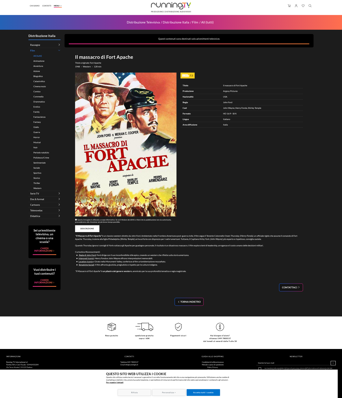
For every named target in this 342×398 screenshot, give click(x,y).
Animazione (38, 61)
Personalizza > (169, 392)
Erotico (36, 106)
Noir (35, 147)
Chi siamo (35, 6)
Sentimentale (39, 162)
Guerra (36, 132)
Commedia (38, 96)
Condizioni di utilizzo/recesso (213, 362)
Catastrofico (39, 81)
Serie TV (34, 193)
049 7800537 (132, 362)
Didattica (35, 216)
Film (195, 22)
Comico (36, 91)
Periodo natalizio (41, 152)
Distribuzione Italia (176, 22)
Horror (36, 137)
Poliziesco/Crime (41, 157)
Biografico (38, 76)
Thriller (36, 183)
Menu (56, 6)
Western (37, 188)
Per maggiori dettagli (114, 382)
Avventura (38, 66)
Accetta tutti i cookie (203, 392)
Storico (36, 178)
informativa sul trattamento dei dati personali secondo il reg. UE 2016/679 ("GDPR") (299, 369)
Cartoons (35, 204)
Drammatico (39, 101)
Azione (36, 71)
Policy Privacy (212, 367)
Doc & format (37, 199)
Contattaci (290, 287)
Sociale (36, 167)
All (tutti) (207, 22)
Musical (37, 142)
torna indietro (190, 301)
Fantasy (37, 122)
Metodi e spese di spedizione (213, 365)
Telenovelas (36, 210)
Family (36, 111)
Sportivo (37, 173)
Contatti (46, 6)
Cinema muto (39, 86)
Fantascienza (39, 117)
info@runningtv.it (131, 365)
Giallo (36, 127)
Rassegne (35, 44)
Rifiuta (134, 392)
